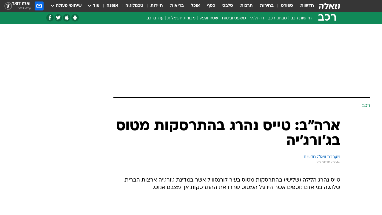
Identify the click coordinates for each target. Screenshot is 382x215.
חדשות (307, 6)
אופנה (112, 6)
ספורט (287, 6)
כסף (211, 6)
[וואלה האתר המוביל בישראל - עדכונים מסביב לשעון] (329, 6)
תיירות (156, 6)
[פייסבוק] (50, 18)
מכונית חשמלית (181, 18)
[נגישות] (8, 6)
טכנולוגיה (134, 6)
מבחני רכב (277, 18)
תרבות (246, 6)
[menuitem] (303, 6)
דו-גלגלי (257, 18)
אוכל (195, 6)
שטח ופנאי (208, 18)
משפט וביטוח (234, 18)
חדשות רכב (301, 18)
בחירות (267, 6)
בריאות (177, 6)
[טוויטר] (58, 18)
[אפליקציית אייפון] (66, 18)
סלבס (227, 6)
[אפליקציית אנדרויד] (75, 18)
